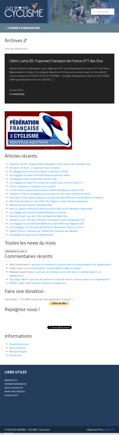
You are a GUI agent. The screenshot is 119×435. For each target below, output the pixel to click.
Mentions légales (18, 351)
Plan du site (15, 355)
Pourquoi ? (67, 299)
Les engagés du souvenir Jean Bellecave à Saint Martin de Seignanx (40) (46, 223)
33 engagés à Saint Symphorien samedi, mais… (33, 179)
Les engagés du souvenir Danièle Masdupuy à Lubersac (37, 212)
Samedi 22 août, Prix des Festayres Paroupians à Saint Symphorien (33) (46, 220)
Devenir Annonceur (19, 344)
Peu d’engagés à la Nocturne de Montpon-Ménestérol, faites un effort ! (47, 227)
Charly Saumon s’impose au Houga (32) (45, 283)
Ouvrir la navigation (24, 27)
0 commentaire (17, 94)
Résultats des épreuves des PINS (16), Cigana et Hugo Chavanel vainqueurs (48, 201)
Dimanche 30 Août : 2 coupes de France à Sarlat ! (35, 168)
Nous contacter (17, 348)
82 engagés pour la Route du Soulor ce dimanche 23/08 (38, 171)
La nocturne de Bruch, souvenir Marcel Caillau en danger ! (52, 268)
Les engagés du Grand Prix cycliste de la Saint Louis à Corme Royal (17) (46, 182)
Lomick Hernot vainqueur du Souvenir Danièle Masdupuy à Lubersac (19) (46, 190)
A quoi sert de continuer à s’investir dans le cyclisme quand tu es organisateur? (70, 264)
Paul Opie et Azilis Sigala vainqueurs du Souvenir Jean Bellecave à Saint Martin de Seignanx (56, 197)
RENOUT (14, 283)
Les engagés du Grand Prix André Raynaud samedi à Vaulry (39, 175)
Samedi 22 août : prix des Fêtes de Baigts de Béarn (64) (38, 216)
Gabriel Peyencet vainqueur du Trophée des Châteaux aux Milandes (43, 231)
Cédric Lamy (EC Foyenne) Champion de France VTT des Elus (56, 61)
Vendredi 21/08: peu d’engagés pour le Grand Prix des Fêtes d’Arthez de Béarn (49, 194)
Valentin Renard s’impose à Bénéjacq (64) (30, 205)
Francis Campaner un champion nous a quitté (32, 186)
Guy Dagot (15, 279)
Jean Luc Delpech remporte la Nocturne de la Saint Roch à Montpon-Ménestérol (50, 208)
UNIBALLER (109, 429)
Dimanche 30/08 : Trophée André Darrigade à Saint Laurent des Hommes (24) (49, 164)
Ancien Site (11, 380)
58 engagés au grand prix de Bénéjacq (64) (31, 234)
